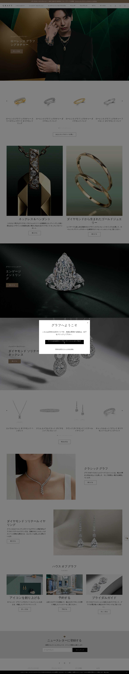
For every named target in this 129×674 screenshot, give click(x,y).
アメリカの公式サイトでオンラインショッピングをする (64, 342)
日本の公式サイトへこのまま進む (64, 349)
